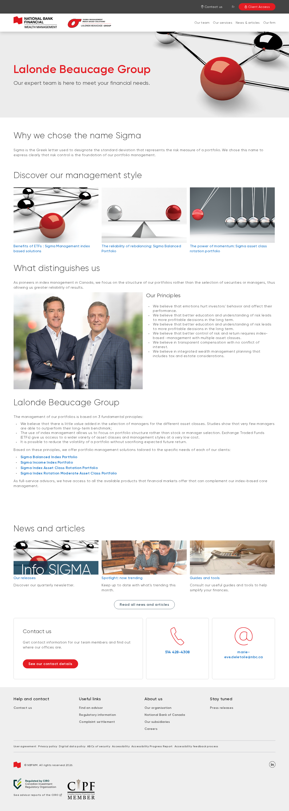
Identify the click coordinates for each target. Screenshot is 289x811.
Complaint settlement (97, 722)
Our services (222, 22)
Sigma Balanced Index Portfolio (49, 457)
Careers (150, 729)
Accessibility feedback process (196, 746)
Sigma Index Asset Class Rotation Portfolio (59, 468)
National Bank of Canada (164, 715)
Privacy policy (47, 746)
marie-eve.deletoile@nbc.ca (243, 654)
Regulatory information (97, 715)
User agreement (25, 746)
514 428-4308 (177, 652)
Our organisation (158, 708)
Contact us (23, 708)
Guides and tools (205, 578)
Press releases (221, 708)
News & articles (248, 22)
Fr (233, 7)
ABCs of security (98, 746)
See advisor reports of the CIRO (36, 795)
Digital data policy (72, 746)
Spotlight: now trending (122, 578)
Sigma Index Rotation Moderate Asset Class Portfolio (69, 473)
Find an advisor (91, 708)
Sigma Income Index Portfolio (47, 462)
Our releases (25, 578)
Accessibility (121, 746)
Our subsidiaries (157, 722)
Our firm (269, 22)
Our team (202, 22)
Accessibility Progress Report (152, 746)
